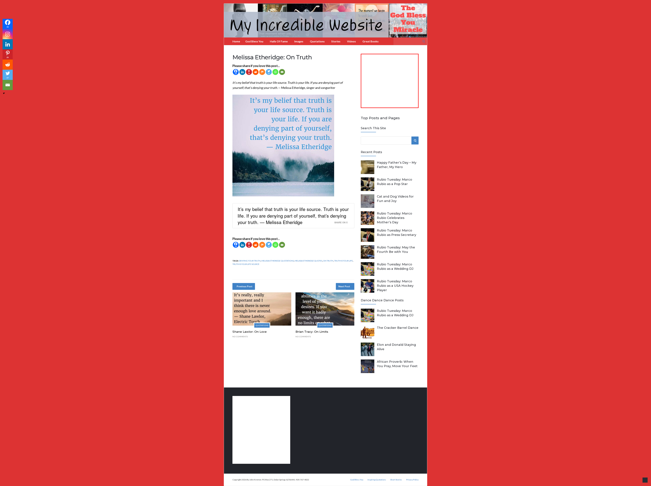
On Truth (328, 260)
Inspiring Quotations (377, 480)
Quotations (317, 41)
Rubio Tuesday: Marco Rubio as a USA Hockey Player (395, 285)
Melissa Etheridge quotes (308, 260)
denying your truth (250, 260)
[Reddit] (256, 72)
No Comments (240, 336)
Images (298, 41)
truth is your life (343, 260)
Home (236, 41)
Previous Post (244, 286)
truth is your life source (245, 264)
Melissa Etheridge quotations (277, 260)
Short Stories (396, 480)
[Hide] (4, 93)
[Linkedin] (242, 72)
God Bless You (254, 41)
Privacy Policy (412, 480)
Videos (351, 41)
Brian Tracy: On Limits (311, 331)
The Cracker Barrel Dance (397, 328)
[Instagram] (8, 34)
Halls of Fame (279, 41)
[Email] (282, 72)
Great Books (370, 41)
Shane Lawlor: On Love (249, 331)
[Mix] (262, 72)
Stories (335, 41)
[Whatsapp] (275, 72)
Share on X (341, 222)
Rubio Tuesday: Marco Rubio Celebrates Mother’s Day (394, 218)
